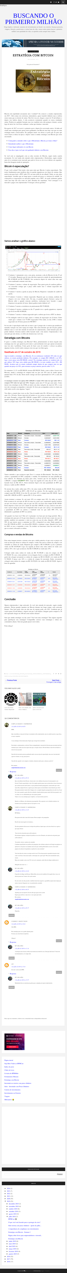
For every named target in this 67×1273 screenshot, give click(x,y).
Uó (12, 964)
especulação (8, 676)
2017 (8, 1259)
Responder (59, 770)
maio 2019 (12, 1244)
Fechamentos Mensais (11, 1077)
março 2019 (12, 1249)
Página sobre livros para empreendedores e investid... (25, 1235)
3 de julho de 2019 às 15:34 (18, 966)
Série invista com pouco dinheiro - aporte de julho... (24, 1225)
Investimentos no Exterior (12, 1093)
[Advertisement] (33, 105)
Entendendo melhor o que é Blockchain (20, 144)
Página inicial (8, 1060)
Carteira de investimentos (12, 1090)
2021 (8, 1196)
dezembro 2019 (14, 1204)
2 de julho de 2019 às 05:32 (22, 778)
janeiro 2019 (13, 1254)
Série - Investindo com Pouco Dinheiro (16, 1086)
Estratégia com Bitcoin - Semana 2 (19, 1232)
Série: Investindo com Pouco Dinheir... (25, 708)
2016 (8, 1261)
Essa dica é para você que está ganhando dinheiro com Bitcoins (28, 150)
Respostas (13, 771)
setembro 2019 (13, 1211)
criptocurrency (37, 673)
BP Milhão (32, 59)
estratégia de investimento (20, 676)
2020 (8, 1199)
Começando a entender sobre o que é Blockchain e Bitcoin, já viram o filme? (32, 141)
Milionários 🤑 (9, 1100)
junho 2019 (12, 1241)
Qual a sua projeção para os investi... (38, 708)
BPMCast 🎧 (12, 1219)
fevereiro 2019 (13, 1251)
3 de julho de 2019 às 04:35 (22, 889)
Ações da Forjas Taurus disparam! (9, 708)
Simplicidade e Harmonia (21, 724)
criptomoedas (47, 673)
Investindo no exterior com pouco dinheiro (17, 1083)
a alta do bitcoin (33, 51)
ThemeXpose (29, 1270)
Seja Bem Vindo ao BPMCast (13, 1063)
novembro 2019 (14, 1206)
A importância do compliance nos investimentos (23, 1229)
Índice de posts (9, 1067)
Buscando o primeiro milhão (33, 18)
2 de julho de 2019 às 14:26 (22, 871)
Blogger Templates (45, 1270)
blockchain (28, 673)
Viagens (7, 1096)
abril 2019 (12, 1246)
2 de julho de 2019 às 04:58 (18, 726)
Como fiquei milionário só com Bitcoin (20, 147)
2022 (8, 1193)
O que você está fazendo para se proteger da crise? (24, 1222)
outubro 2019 (13, 1209)
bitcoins (22, 673)
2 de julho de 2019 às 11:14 (22, 948)
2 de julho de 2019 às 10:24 (18, 924)
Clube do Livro (9, 1070)
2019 (8, 1201)
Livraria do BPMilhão (11, 1073)
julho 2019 (12, 1216)
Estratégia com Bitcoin (11, 1080)
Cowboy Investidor (19, 921)
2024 (8, 1188)
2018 (8, 1256)
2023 (8, 1191)
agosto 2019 (12, 1214)
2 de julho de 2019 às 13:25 (22, 810)
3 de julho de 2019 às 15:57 (22, 980)
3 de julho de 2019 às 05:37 (22, 908)
